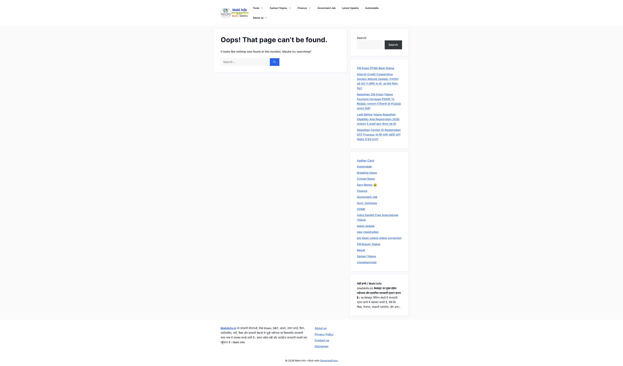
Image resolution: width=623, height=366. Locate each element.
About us (258, 17)
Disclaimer (322, 346)
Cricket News (366, 178)
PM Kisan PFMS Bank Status (375, 68)
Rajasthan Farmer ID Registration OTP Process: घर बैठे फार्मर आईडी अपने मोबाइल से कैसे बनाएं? (379, 134)
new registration (368, 232)
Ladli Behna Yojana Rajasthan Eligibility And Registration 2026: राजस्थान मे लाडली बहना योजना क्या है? (378, 119)
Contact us (322, 340)
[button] (263, 8)
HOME (361, 209)
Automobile (372, 8)
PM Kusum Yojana (368, 244)
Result (361, 250)
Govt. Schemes (367, 203)
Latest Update (350, 8)
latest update (365, 226)
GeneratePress (329, 360)
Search (361, 38)
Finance (302, 8)
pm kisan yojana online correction (379, 238)
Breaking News (367, 172)
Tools (256, 8)
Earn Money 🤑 (367, 184)
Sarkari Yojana (278, 8)
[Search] (274, 62)
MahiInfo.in (228, 328)
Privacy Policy (324, 334)
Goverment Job (327, 8)
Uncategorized (367, 262)
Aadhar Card (365, 160)
